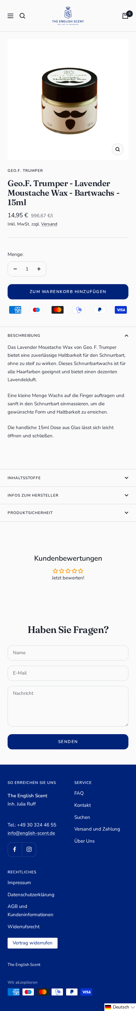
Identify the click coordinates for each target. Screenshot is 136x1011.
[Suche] (22, 16)
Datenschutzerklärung (31, 894)
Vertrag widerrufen (33, 943)
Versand (49, 224)
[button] (120, 1007)
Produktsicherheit (30, 512)
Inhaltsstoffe (24, 477)
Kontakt (82, 805)
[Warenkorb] (125, 16)
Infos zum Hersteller (33, 495)
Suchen (82, 817)
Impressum (19, 882)
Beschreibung (24, 335)
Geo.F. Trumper (25, 170)
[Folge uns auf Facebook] (15, 849)
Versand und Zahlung (97, 829)
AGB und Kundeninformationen (30, 910)
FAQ (79, 793)
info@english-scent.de (31, 833)
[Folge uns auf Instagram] (29, 849)
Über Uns (84, 841)
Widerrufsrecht (24, 926)
